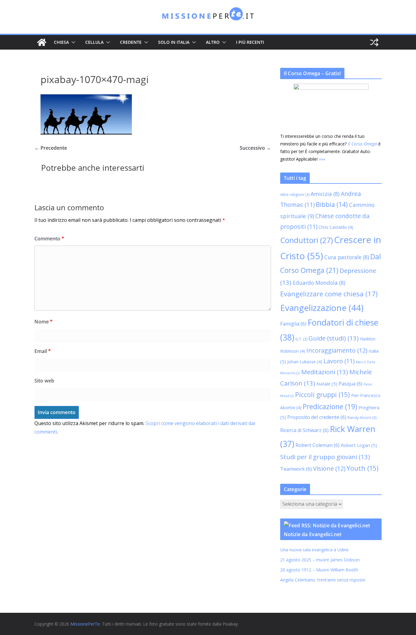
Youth (363, 468)
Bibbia (332, 204)
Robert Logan (359, 445)
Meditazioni (324, 372)
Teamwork (296, 469)
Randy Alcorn (361, 417)
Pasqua (350, 383)
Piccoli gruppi (322, 394)
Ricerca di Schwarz (304, 430)
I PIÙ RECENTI (250, 42)
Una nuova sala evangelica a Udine (315, 550)
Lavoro (338, 361)
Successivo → (255, 148)
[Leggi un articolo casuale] (374, 42)
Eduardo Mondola (319, 282)
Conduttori (306, 240)
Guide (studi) (333, 338)
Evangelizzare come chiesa (329, 293)
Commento (49, 238)
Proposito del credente (316, 417)
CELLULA (94, 42)
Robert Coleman (317, 445)
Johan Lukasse (304, 362)
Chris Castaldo (336, 227)
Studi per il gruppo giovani (325, 456)
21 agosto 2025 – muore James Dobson (320, 560)
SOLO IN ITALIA (173, 42)
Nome (43, 321)
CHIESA (61, 42)
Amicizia (325, 193)
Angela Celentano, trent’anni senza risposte (322, 580)
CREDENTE (131, 42)
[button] (72, 42)
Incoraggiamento (336, 350)
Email (42, 351)
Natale (326, 384)
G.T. (301, 339)
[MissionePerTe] (41, 42)
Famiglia (293, 323)
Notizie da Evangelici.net (312, 534)
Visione (329, 468)
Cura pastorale (346, 257)
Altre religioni (294, 194)
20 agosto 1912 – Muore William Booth (319, 570)
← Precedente (50, 148)
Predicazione (330, 406)
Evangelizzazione (321, 307)
